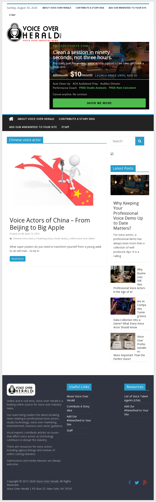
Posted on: (25, 233)
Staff (12, 14)
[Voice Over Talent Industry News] (34, 25)
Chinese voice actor (23, 238)
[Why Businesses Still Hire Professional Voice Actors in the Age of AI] (123, 267)
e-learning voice (44, 238)
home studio (61, 238)
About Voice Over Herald (56, 7)
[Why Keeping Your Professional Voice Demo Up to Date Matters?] (130, 177)
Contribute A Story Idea (90, 7)
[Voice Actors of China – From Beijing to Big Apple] (57, 149)
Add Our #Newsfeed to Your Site (127, 7)
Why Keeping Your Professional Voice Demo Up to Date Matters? (128, 215)
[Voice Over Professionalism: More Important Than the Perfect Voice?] (123, 335)
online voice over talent (82, 238)
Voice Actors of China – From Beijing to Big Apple (50, 223)
